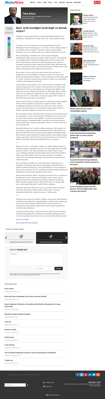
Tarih (55, 2)
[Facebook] (9, 38)
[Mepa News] (14, 2)
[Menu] (98, 2)
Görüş (39, 2)
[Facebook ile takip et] (77, 374)
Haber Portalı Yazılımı (53, 395)
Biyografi (62, 2)
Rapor (50, 2)
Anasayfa (9, 374)
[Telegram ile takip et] (94, 374)
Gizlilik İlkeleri (28, 374)
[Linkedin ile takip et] (90, 374)
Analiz (45, 2)
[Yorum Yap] (9, 56)
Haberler (33, 2)
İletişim (21, 374)
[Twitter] (9, 41)
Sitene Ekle (37, 374)
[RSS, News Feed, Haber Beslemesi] (98, 374)
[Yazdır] (9, 53)
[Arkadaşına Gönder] (9, 50)
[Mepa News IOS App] (48, 386)
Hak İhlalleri (77, 2)
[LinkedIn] (9, 44)
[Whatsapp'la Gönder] (9, 47)
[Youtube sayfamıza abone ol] (86, 374)
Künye (15, 374)
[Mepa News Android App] (48, 382)
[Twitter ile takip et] (82, 374)
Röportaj (69, 2)
